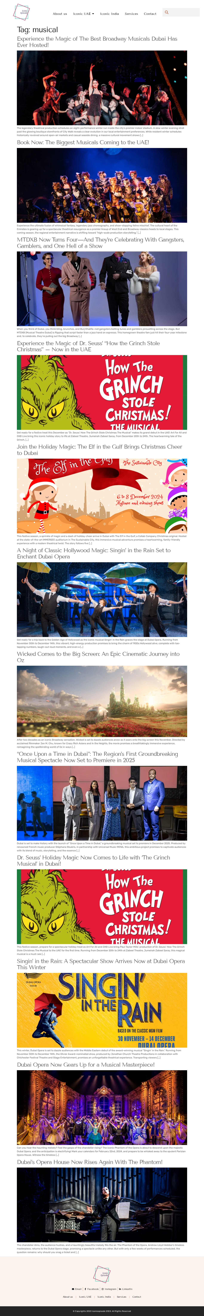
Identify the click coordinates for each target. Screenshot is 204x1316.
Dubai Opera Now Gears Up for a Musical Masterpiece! (86, 1064)
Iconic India (109, 14)
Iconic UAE (82, 14)
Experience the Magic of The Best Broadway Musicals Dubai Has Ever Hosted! (97, 41)
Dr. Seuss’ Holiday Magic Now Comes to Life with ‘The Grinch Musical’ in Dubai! (93, 860)
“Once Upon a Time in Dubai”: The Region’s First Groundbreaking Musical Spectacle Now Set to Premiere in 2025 (97, 757)
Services (131, 14)
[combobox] (181, 12)
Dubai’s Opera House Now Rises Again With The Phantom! (89, 1162)
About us (60, 14)
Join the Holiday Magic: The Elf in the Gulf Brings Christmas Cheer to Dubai (99, 449)
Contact (150, 14)
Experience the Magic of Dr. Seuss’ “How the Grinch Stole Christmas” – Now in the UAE (88, 346)
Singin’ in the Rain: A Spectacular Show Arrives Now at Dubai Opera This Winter (101, 964)
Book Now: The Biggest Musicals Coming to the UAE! (83, 142)
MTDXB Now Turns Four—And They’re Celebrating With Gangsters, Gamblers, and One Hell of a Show (100, 242)
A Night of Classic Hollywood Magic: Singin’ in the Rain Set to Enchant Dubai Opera (93, 553)
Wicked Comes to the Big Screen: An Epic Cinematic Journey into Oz (98, 657)
